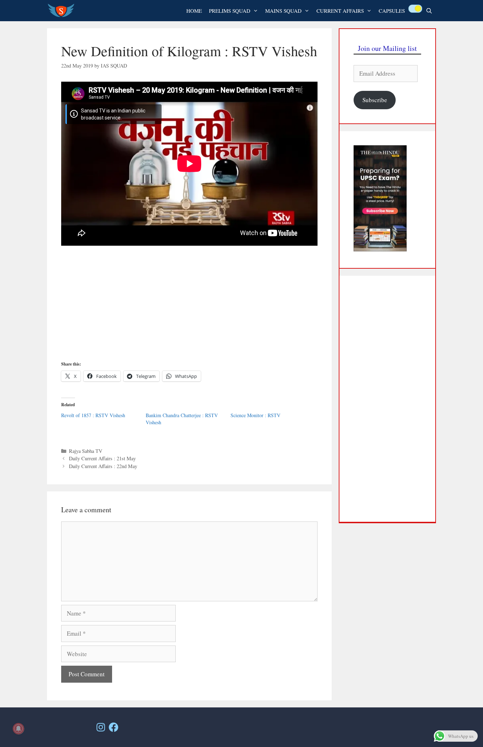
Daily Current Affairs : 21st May (102, 458)
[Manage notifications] (18, 728)
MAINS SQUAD (283, 10)
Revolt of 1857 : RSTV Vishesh (93, 415)
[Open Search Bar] (429, 10)
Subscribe (374, 100)
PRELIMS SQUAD (229, 10)
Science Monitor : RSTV (255, 415)
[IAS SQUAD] (62, 10)
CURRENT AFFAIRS (340, 10)
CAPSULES (392, 10)
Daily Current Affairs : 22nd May (103, 466)
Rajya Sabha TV (85, 451)
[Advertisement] (189, 306)
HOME (194, 10)
